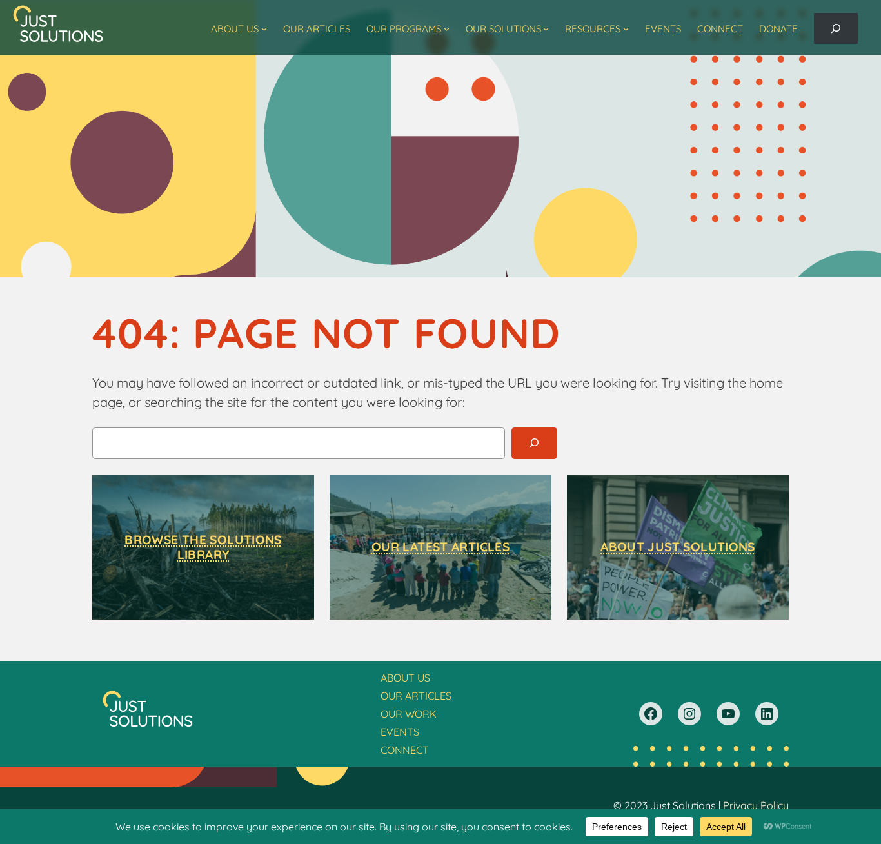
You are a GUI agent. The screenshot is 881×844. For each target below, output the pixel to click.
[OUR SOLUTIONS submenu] (546, 29)
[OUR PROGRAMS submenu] (447, 29)
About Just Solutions (677, 546)
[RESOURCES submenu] (626, 29)
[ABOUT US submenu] (264, 29)
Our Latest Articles (440, 546)
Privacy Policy (756, 805)
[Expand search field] (836, 28)
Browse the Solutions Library (203, 547)
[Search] (534, 443)
